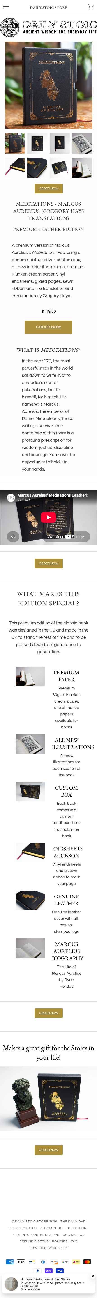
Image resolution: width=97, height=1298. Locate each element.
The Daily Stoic (22, 1228)
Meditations (77, 1228)
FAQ (74, 1241)
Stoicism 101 (51, 1228)
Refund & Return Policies (44, 1241)
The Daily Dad (73, 1221)
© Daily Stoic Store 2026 (34, 1221)
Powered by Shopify (48, 1248)
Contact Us (74, 1234)
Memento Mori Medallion (36, 1234)
